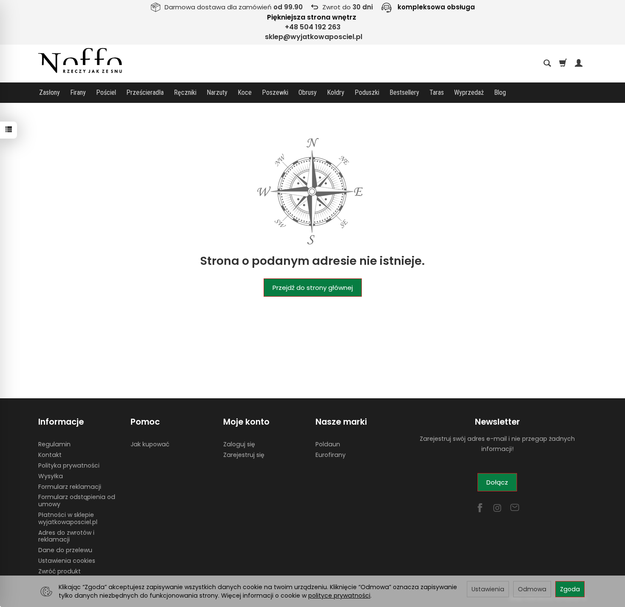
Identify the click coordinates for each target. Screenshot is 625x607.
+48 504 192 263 (313, 27)
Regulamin (54, 444)
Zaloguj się (239, 444)
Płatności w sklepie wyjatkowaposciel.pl (67, 518)
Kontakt (50, 455)
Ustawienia (488, 589)
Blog (500, 92)
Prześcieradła (145, 92)
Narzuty (217, 92)
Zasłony (49, 92)
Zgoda (570, 589)
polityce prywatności (339, 595)
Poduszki (367, 92)
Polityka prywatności (68, 465)
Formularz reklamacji (69, 486)
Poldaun (327, 444)
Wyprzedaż (469, 92)
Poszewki (275, 92)
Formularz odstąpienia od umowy (76, 500)
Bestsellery (404, 92)
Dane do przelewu (65, 550)
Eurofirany (330, 455)
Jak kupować (150, 444)
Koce (245, 92)
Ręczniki (185, 92)
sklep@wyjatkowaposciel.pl (313, 37)
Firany (78, 92)
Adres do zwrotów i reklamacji (66, 536)
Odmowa (532, 589)
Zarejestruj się (243, 455)
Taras (436, 92)
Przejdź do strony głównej (313, 287)
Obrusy (307, 92)
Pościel (106, 92)
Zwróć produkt (59, 571)
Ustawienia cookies (66, 560)
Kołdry (335, 92)
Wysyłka (50, 476)
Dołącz (497, 482)
